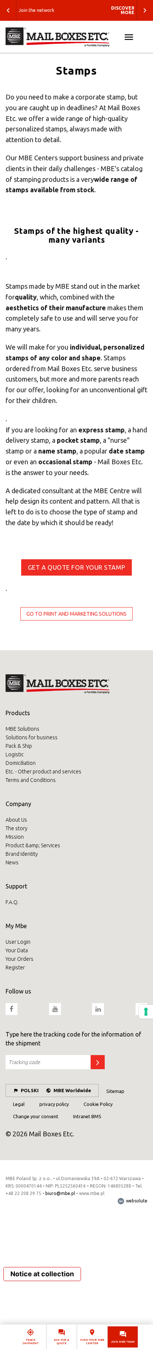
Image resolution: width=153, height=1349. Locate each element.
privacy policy (54, 1104)
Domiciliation (21, 763)
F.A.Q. (12, 902)
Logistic (15, 754)
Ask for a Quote (61, 1341)
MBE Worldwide (72, 1090)
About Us (16, 820)
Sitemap (115, 1091)
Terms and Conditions (31, 780)
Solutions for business (32, 737)
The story (16, 828)
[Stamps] (76, 37)
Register (15, 967)
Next (145, 10)
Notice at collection (42, 1274)
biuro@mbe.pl (60, 1193)
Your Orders (19, 959)
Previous (8, 10)
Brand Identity (22, 854)
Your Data (17, 950)
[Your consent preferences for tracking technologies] (146, 1012)
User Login (18, 942)
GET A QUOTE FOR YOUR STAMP (76, 567)
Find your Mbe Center (92, 1341)
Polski (30, 1090)
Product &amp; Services (33, 845)
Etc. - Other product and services (43, 772)
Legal (19, 1104)
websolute (136, 1200)
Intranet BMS (87, 1116)
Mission (15, 837)
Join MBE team (123, 1341)
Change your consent (35, 1116)
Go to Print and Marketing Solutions (76, 614)
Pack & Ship (19, 746)
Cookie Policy (98, 1104)
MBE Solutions (22, 729)
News (12, 862)
